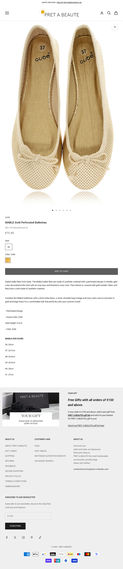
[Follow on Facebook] (6, 537)
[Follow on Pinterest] (31, 537)
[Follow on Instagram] (23, 537)
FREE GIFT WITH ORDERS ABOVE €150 (69, 2)
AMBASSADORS (12, 486)
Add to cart (61, 271)
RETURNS (9, 461)
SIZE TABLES (41, 451)
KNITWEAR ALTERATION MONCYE (50, 456)
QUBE (7, 217)
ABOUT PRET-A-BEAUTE (16, 446)
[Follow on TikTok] (40, 537)
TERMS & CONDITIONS (15, 481)
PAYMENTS (10, 466)
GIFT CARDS (11, 451)
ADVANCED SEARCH (44, 461)
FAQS (37, 446)
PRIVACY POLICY (13, 476)
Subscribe (15, 526)
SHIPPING (10, 456)
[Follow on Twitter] (15, 537)
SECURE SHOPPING (14, 471)
